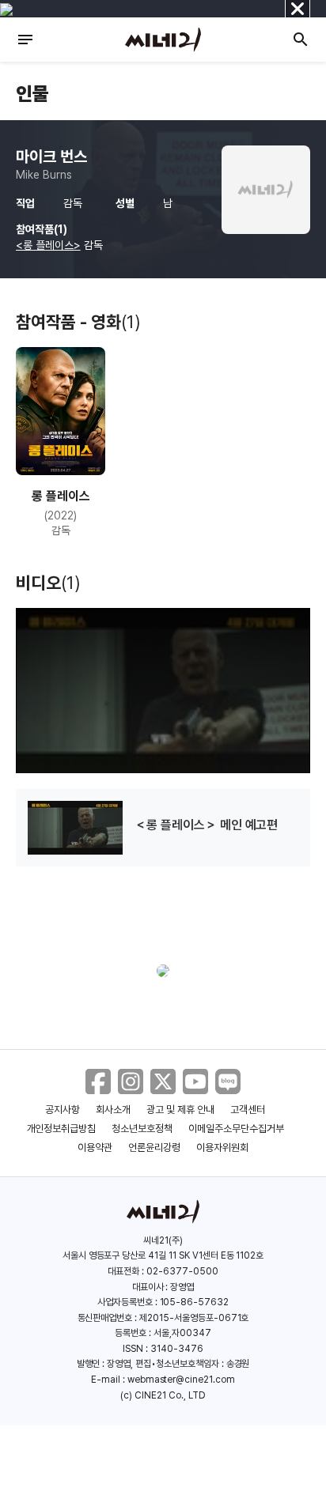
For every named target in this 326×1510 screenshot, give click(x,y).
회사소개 (113, 1110)
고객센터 (247, 1110)
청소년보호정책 (142, 1128)
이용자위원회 (222, 1147)
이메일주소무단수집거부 (236, 1128)
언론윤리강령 (154, 1147)
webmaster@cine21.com (181, 1379)
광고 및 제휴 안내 (180, 1110)
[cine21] (163, 39)
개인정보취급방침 (62, 1128)
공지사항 (62, 1110)
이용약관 (95, 1147)
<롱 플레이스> (48, 245)
